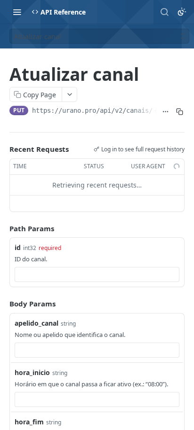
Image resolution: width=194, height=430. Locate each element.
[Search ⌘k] (164, 11)
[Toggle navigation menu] (16, 11)
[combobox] (97, 274)
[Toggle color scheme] (181, 11)
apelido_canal (36, 323)
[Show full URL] (166, 111)
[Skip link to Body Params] (3, 303)
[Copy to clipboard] (179, 111)
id (18, 247)
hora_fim (29, 421)
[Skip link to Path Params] (3, 228)
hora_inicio (32, 372)
